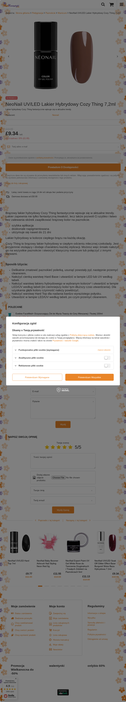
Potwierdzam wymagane (37, 377)
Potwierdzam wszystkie (89, 377)
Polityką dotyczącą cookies (82, 335)
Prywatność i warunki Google (65, 340)
